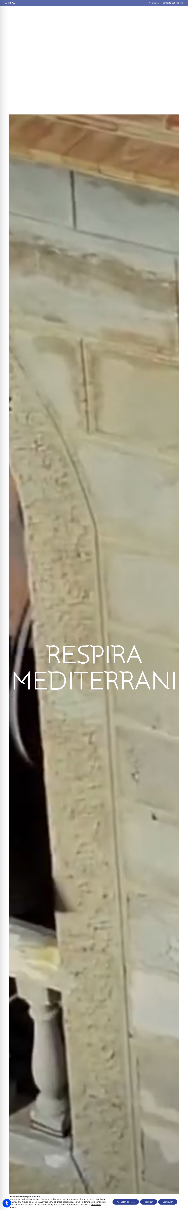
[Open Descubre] (117, 13)
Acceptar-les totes (126, 1202)
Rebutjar (149, 1202)
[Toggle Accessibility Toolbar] (6, 1203)
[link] (6, 3)
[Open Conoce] (135, 13)
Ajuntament (154, 3)
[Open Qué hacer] (91, 13)
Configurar (168, 1202)
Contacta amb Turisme (172, 3)
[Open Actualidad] (158, 13)
